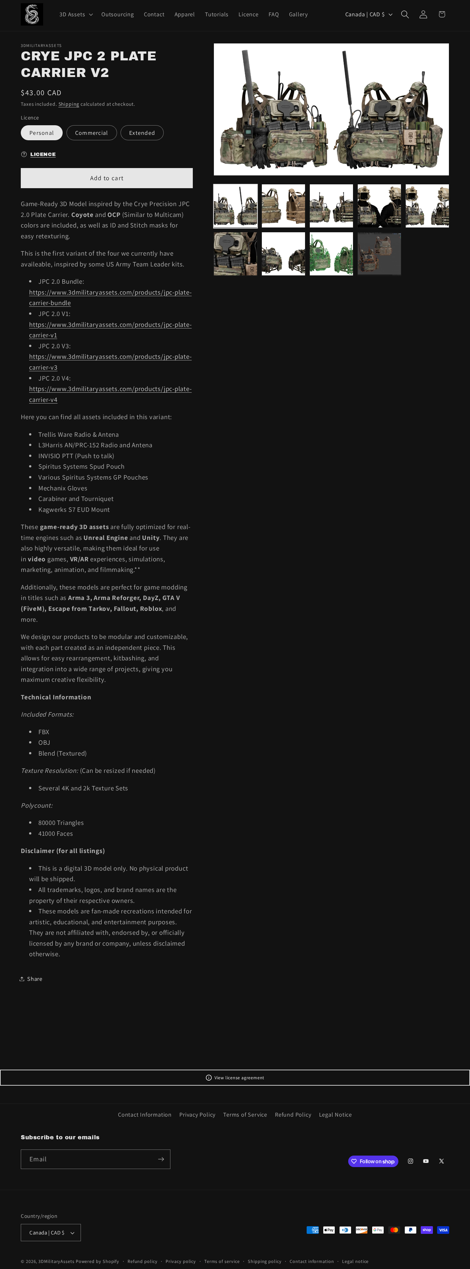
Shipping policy (265, 1261)
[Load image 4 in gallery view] (379, 206)
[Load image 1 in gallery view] (235, 206)
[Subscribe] (161, 1159)
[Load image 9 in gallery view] (379, 254)
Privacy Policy (197, 1114)
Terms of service (222, 1261)
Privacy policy (181, 1261)
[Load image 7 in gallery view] (283, 254)
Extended (142, 132)
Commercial (91, 132)
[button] (76, 14)
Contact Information (145, 1114)
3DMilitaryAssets (56, 1261)
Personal (41, 132)
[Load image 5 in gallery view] (427, 206)
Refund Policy (293, 1114)
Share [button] (35, 978)
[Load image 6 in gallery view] (235, 254)
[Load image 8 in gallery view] (331, 254)
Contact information (312, 1261)
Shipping (69, 103)
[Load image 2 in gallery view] (283, 206)
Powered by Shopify (97, 1261)
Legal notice (355, 1261)
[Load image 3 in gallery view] (331, 206)
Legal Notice (335, 1114)
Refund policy (143, 1261)
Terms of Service (245, 1114)
